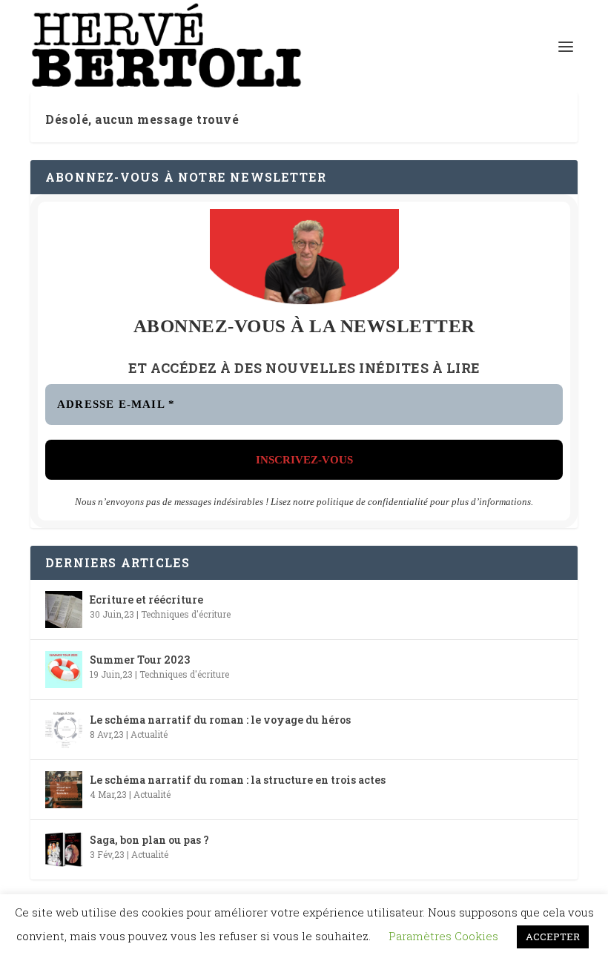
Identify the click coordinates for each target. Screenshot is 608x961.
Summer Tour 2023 (140, 660)
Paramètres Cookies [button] (443, 935)
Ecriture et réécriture (146, 599)
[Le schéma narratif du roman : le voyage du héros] (63, 729)
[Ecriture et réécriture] (63, 609)
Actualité (149, 734)
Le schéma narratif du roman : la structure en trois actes (238, 780)
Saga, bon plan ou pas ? (149, 840)
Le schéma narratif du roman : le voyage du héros (220, 720)
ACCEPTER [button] (553, 936)
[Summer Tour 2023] (63, 669)
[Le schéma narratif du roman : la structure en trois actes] (63, 789)
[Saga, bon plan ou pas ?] (63, 849)
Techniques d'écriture (186, 614)
